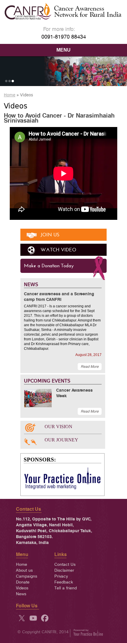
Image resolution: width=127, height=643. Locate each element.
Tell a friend (65, 588)
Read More (90, 366)
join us (50, 235)
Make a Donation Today (49, 266)
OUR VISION (58, 426)
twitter (22, 618)
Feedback (63, 582)
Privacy (61, 576)
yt (33, 618)
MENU (63, 49)
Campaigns (26, 576)
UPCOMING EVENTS (47, 380)
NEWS (31, 284)
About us (24, 570)
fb (45, 618)
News (21, 594)
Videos (22, 588)
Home (9, 95)
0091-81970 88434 (63, 37)
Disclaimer (64, 570)
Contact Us (28, 509)
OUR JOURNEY (61, 439)
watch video (58, 250)
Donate (23, 582)
